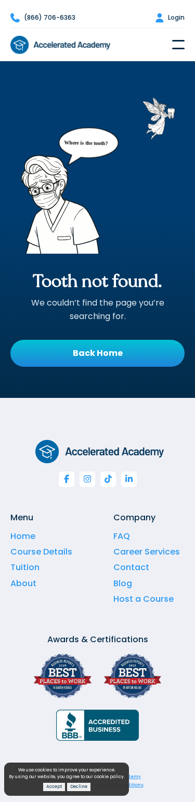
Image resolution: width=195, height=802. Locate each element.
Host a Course (143, 599)
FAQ (121, 536)
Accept (54, 786)
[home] (60, 45)
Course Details (41, 552)
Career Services (146, 552)
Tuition (25, 567)
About (23, 583)
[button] (178, 45)
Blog (122, 583)
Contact (131, 567)
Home (22, 536)
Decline (78, 786)
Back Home (98, 353)
